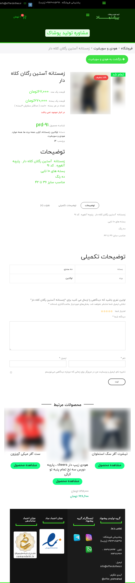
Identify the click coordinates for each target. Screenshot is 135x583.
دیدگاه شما (118, 316)
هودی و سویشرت (105, 48)
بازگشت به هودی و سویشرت (105, 59)
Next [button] (67, 93)
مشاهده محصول (109, 465)
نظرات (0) (45, 205)
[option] (90, 93)
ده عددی (68, 269)
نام (123, 358)
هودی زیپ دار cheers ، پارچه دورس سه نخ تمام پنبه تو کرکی (67, 470)
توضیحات (90, 205)
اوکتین (54, 132)
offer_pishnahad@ (112, 579)
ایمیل (62, 358)
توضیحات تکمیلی (67, 205)
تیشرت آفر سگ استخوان (110, 454)
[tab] (90, 205)
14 (55, 141)
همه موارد (17, 132)
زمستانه (46, 132)
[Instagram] (30, 5)
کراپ (38, 132)
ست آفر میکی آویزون (25, 454)
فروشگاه (127, 48)
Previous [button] (104, 93)
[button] (104, 2)
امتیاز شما (120, 311)
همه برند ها (29, 132)
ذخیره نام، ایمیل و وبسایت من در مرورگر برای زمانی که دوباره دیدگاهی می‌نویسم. (85, 371)
